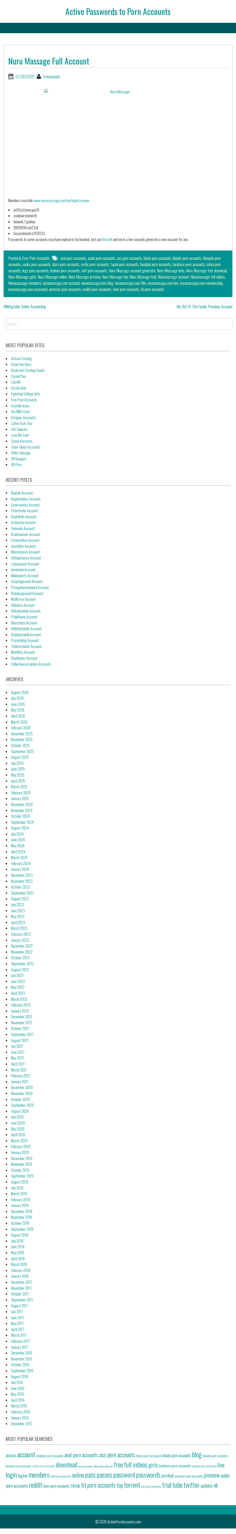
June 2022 (18, 981)
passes (104, 1474)
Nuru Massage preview (84, 277)
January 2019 (20, 1205)
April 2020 (18, 1134)
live (220, 1464)
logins (22, 1475)
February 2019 (20, 1199)
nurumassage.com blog (97, 283)
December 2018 (21, 1211)
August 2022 (20, 969)
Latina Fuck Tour (21, 423)
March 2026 (19, 722)
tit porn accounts (152, 289)
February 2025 (21, 792)
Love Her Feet (20, 435)
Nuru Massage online (52, 277)
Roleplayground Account (27, 593)
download (66, 1464)
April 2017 (17, 1329)
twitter (191, 1485)
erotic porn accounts (95, 264)
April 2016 (18, 1400)
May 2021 (17, 1058)
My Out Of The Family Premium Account (205, 306)
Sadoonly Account (23, 528)
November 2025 (21, 739)
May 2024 (17, 845)
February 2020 (21, 1146)
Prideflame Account (24, 617)
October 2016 (20, 1364)
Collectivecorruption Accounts (31, 664)
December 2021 (21, 1016)
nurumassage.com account (61, 283)
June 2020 (18, 1123)
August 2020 (20, 1111)
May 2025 (17, 775)
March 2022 (19, 999)
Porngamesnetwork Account (30, 587)
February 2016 (20, 1412)
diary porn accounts (65, 264)
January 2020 (20, 1152)
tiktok (75, 1485)
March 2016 (19, 1406)
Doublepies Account (24, 658)
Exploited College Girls (25, 394)
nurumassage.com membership (201, 283)
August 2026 (20, 692)
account (26, 1454)
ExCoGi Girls (19, 388)
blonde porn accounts (187, 258)
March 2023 (19, 928)
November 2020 (21, 1093)
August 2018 (19, 1235)
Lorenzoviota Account (25, 505)
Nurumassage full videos (208, 277)
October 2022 (20, 957)
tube (177, 1485)
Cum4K (16, 382)
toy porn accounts (151, 1486)
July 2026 (17, 698)
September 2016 (22, 1370)
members (39, 1474)
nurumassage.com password (27, 289)
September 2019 (22, 1176)
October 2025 (20, 745)
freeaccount (51, 76)
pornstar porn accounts (65, 289)
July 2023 (17, 904)
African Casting (21, 358)
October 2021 (20, 1028)
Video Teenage (21, 453)
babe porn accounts (149, 1455)
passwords (148, 1474)
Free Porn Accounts (36, 258)
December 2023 (22, 875)
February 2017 (20, 1341)
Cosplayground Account (27, 581)
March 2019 (19, 1193)
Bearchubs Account (24, 623)
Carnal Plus (18, 376)
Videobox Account (23, 605)
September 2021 (22, 1034)
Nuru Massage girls (22, 277)
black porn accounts (157, 258)
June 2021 (17, 1052)
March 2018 (19, 1264)
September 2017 (22, 1300)
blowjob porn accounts (18, 1465)
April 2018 (18, 1258)
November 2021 (21, 1022)
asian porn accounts (101, 258)
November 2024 (21, 810)
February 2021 (20, 1075)
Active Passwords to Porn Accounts (118, 11)
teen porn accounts (126, 289)
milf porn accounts (94, 271)
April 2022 (18, 993)
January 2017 (19, 1347)
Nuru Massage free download (206, 271)
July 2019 (17, 1188)
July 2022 (17, 975)
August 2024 (20, 828)
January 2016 (20, 1418)
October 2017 (20, 1294)
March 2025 (19, 786)
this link (107, 239)
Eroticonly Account (23, 522)
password (124, 1474)
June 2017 (17, 1317)
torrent (132, 1485)
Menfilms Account (23, 652)
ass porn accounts (129, 258)
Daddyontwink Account (26, 634)
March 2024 (19, 857)
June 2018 (17, 1246)
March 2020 (19, 1140)
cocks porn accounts (36, 264)
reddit (35, 1485)
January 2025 (20, 798)
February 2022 (21, 1005)
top (120, 1485)
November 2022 (21, 952)
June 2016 (17, 1388)
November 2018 (21, 1217)
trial (166, 1485)
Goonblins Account (23, 546)
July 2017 (17, 1311)
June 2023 (18, 910)
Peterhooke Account (24, 510)
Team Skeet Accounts (25, 447)
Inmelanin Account (23, 569)
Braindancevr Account (25, 534)
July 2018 (17, 1241)
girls (153, 1464)
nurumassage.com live (163, 283)
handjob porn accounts (155, 264)
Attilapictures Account (26, 558)
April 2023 (18, 922)
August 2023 (20, 898)
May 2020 (17, 1129)
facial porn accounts (125, 264)
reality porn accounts (97, 289)
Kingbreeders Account (26, 499)
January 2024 (20, 869)
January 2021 (20, 1081)
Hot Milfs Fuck (20, 411)
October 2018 (20, 1223)
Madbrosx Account (23, 599)
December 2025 (22, 733)
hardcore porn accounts (189, 264)
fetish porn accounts (103, 1466)
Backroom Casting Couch (27, 370)
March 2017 (19, 1335)
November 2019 (21, 1164)
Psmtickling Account (24, 640)
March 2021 (19, 1070)
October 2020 (20, 1099)
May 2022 (17, 987)
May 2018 (17, 1252)
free (118, 1464)
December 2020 (22, 1087)
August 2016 (19, 1376)
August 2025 (20, 757)
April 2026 (18, 716)
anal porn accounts (73, 258)
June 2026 (18, 704)
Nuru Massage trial (143, 277)
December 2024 (22, 804)
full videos (135, 1464)
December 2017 (21, 1282)
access (11, 1455)
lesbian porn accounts (65, 271)
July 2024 (17, 834)
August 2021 (19, 1040)
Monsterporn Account (25, 552)
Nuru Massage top (115, 277)
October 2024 (20, 816)
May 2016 (17, 1394)
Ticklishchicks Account (26, 646)
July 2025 (17, 763)
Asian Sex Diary (21, 364)
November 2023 (21, 881)
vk (216, 1485)
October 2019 (20, 1170)
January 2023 (20, 940)
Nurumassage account (173, 277)
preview (212, 1474)
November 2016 (21, 1359)
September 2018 (22, 1229)
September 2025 (22, 751)
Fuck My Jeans (20, 406)
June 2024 (18, 839)
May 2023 (17, 916)
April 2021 (18, 1064)
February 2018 (20, 1270)
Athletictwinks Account (26, 628)
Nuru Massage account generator (132, 271)
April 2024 (18, 851)
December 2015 (21, 1423)
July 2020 (17, 1117)
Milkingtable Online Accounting (24, 306)
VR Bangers (19, 459)
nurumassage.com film (130, 283)
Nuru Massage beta (170, 271)
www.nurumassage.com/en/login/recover (62, 200)
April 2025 (18, 781)
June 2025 (18, 769)
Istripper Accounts (23, 417)
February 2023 (21, 934)
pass (90, 1474)
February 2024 (21, 863)
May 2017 (17, 1323)
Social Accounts (21, 441)
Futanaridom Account (25, 540)
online (78, 1474)
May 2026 (17, 710)
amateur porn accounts (49, 1455)
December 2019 (21, 1158)
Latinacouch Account (25, 564)
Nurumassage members (24, 283)
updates (207, 1485)
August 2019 (19, 1182)
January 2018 (20, 1276)
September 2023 (22, 893)
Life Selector (19, 429)
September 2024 (22, 822)
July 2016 (17, 1382)
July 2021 (17, 1046)
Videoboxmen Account (26, 611)
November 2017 (21, 1288)
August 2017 (19, 1305)
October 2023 (20, 887)
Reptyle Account (22, 493)
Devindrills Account (23, 516)
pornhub (167, 1475)
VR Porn (16, 464)
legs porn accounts (35, 271)
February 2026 (21, 727)
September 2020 (22, 1105)
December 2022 (22, 946)
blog (197, 1454)
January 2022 (20, 1011)
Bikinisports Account (24, 575)
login (11, 1474)
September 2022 (22, 963)
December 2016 (21, 1353)
